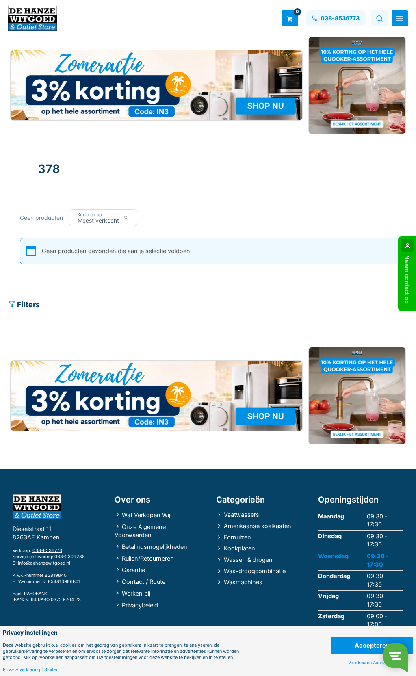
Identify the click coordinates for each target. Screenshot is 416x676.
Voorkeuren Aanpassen (372, 663)
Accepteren (372, 645)
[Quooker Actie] (357, 85)
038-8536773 (47, 550)
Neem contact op (407, 279)
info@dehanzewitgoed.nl (44, 563)
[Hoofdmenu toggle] (400, 18)
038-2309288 (69, 556)
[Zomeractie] (156, 85)
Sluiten (51, 669)
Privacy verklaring (21, 669)
